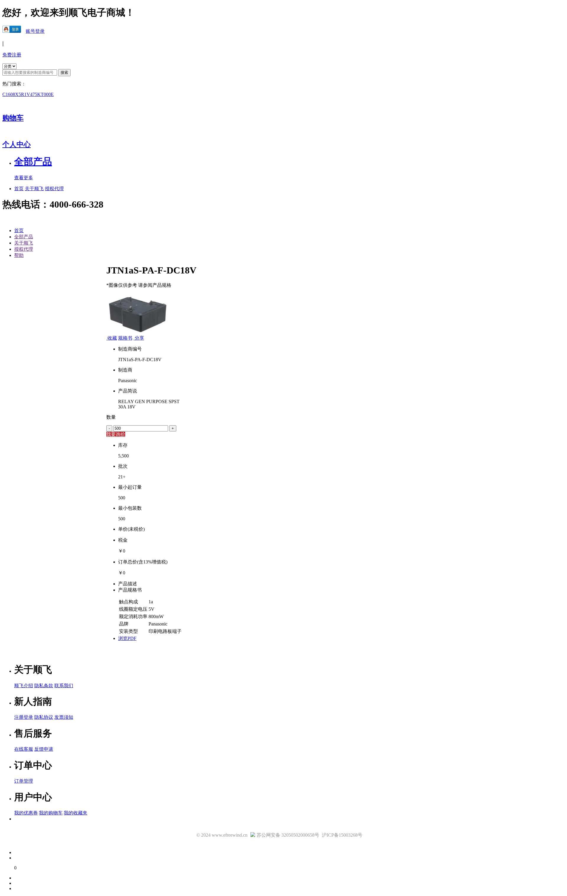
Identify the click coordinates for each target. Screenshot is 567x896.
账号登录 (35, 31)
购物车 (13, 118)
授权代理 (54, 188)
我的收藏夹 (75, 812)
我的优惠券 (26, 812)
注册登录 (23, 717)
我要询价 (115, 434)
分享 (138, 338)
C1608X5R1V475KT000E (28, 94)
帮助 (19, 255)
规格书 (125, 338)
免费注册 (11, 54)
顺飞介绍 (23, 685)
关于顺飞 (34, 188)
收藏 (112, 338)
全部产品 (23, 236)
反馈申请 (43, 749)
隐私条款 (43, 685)
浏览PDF (127, 638)
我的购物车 (51, 812)
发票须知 (63, 717)
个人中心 (16, 144)
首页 (19, 188)
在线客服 (23, 749)
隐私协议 (43, 717)
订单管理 (23, 780)
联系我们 (63, 685)
